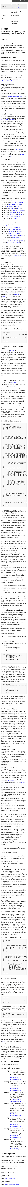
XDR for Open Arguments (13, 421)
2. (2, 262)
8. (2, 1062)
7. (2, 1047)
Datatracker (11, 8)
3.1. (2, 421)
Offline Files (8, 262)
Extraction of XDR (10, 978)
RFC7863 (12, 156)
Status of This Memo (8, 58)
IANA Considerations (11, 1062)
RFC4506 (22, 154)
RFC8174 (20, 255)
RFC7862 (8, 153)
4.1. (2, 610)
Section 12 (16, 294)
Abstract (4, 39)
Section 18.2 (10, 206)
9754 (12, 14)
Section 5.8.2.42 (15, 237)
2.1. (2, 329)
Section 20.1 (14, 202)
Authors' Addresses (8, 1172)
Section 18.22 (10, 227)
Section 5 (12, 386)
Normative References (12, 1068)
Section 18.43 (13, 214)
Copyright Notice (7, 85)
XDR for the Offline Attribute (14, 329)
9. (2, 1068)
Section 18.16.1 (19, 224)
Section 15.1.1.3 (16, 218)
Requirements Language (12, 246)
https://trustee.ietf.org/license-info (16, 96)
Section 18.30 (12, 231)
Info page (19, 8)
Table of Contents (20, 1)
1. (2, 114)
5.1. (2, 912)
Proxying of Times (10, 709)
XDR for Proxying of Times (13, 937)
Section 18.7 (12, 212)
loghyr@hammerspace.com (11, 1178)
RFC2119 (15, 255)
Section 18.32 (10, 243)
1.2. (2, 246)
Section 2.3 (12, 208)
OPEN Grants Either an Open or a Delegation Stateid (13, 512)
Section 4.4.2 (4, 351)
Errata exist (5, 8)
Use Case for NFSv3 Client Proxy (15, 912)
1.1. (2, 159)
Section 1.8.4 (4, 119)
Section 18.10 (10, 216)
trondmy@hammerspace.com (12, 1184)
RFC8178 (18, 149)
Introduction (8, 114)
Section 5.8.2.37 (14, 235)
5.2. (2, 937)
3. (2, 346)
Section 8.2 (10, 233)
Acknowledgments (8, 1154)
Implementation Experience (14, 610)
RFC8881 (12, 119)
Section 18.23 (12, 229)
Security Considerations (12, 1047)
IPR (15, 8)
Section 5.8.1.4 (11, 204)
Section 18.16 (10, 222)
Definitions (8, 159)
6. (2, 978)
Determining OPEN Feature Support (12, 347)
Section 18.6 (15, 210)
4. (2, 511)
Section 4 (13, 382)
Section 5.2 (11, 780)
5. (2, 709)
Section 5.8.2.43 (14, 241)
